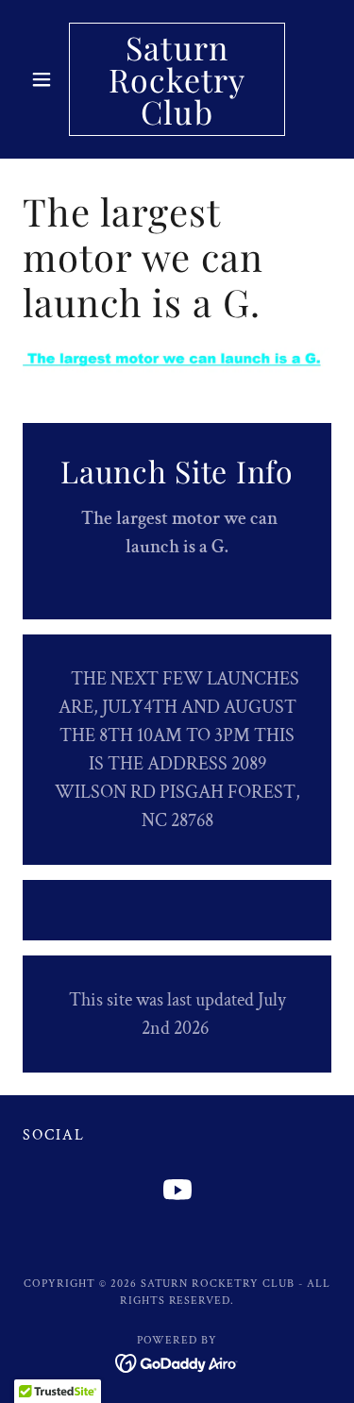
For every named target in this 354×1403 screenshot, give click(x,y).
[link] (177, 79)
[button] (46, 79)
